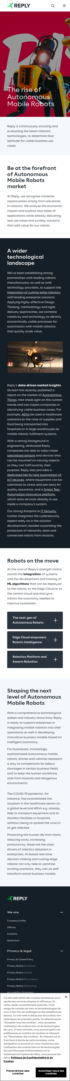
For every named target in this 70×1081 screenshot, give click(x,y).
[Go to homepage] (18, 6)
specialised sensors (21, 455)
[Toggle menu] (64, 6)
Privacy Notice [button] (21, 966)
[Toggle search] (53, 6)
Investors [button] (12, 934)
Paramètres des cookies (18, 1072)
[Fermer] (66, 997)
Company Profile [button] (16, 921)
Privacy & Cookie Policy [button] (20, 959)
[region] (35, 1037)
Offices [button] (11, 927)
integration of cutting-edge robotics (33, 292)
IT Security (49, 511)
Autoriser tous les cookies (51, 1072)
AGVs (26, 414)
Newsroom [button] (13, 941)
